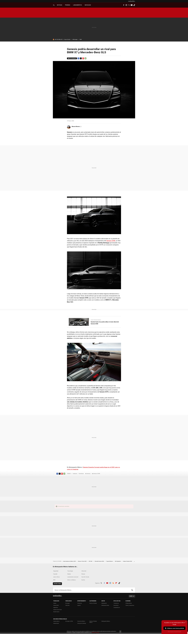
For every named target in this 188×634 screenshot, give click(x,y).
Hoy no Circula (67, 39)
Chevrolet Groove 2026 (99, 561)
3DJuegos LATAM (69, 621)
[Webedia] (131, 1)
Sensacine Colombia (81, 623)
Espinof (79, 605)
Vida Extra (67, 605)
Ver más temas (57, 583)
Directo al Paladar (93, 603)
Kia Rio (83, 580)
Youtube (131, 5)
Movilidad (88, 5)
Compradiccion (117, 607)
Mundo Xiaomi (56, 611)
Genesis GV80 (110, 241)
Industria (75, 473)
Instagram (126, 5)
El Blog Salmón (129, 603)
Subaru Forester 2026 (127, 561)
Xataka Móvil (56, 605)
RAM (81, 39)
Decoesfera (116, 605)
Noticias (59, 5)
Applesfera (55, 607)
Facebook (124, 5)
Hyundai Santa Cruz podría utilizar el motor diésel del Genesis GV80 (105, 322)
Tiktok (134, 5)
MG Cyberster (118, 561)
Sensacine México (81, 621)
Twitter (129, 5)
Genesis (88, 473)
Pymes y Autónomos (130, 605)
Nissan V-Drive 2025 (82, 561)
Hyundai (55, 574)
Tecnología (70, 571)
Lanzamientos (77, 5)
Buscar (132, 590)
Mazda (69, 574)
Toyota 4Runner (109, 561)
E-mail (85, 58)
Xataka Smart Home (57, 609)
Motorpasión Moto (105, 605)
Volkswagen (74, 39)
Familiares (81, 473)
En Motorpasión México (96, 319)
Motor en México (71, 580)
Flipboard (83, 58)
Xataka (54, 603)
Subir (130, 596)
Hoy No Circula (85, 577)
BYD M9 (90, 561)
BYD (54, 580)
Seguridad (55, 571)
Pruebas (67, 5)
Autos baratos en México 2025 (69, 561)
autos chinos (56, 577)
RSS (113, 583)
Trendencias (116, 603)
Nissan (83, 574)
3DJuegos (67, 603)
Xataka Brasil (56, 623)
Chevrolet (84, 571)
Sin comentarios (72, 58)
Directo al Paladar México (93, 622)
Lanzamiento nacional (72, 577)
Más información (95, 632)
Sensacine (79, 603)
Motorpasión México (105, 621)
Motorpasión (104, 603)
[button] (76, 126)
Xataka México (56, 621)
